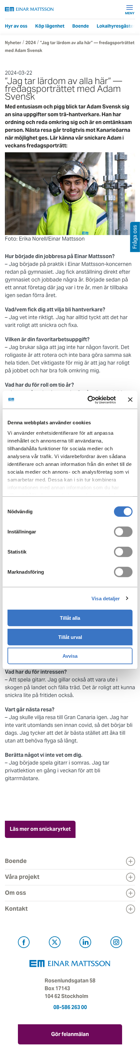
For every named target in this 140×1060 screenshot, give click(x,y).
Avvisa (70, 656)
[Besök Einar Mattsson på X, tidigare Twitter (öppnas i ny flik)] (55, 943)
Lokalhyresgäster (116, 26)
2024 (30, 42)
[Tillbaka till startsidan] (29, 9)
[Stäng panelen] (130, 399)
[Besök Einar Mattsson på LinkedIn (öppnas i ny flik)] (85, 943)
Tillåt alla (70, 618)
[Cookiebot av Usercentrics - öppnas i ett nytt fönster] (102, 399)
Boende (80, 26)
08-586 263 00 (70, 1007)
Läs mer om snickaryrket (40, 829)
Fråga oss (135, 237)
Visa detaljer (105, 598)
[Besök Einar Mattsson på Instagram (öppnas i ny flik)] (116, 943)
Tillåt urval (70, 637)
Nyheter (13, 42)
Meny (129, 13)
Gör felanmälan (70, 1034)
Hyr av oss (16, 26)
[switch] (123, 532)
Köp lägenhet (49, 26)
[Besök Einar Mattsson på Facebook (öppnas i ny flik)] (24, 943)
